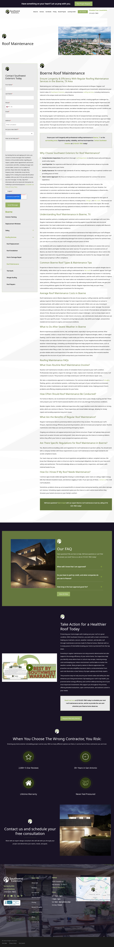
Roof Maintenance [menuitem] (13, 264)
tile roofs (97, 201)
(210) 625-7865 (82, 700)
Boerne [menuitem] (8, 211)
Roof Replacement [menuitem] (13, 244)
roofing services (88, 92)
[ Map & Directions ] (58, 887)
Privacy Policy (13, 187)
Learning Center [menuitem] (72, 11)
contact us (102, 480)
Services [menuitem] (42, 11)
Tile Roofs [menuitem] (10, 271)
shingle (88, 201)
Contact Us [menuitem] (35, 922)
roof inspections (81, 158)
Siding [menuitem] (7, 230)
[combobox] (19, 133)
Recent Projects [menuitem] (62, 11)
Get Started (83, 11)
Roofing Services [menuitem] (10, 237)
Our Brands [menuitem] (48, 11)
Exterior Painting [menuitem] (11, 217)
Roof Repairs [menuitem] (11, 284)
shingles (106, 380)
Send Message (13, 205)
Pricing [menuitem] (54, 11)
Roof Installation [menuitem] (12, 251)
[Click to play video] (29, 667)
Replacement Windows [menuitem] (13, 224)
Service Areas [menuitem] (36, 897)
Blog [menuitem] (33, 917)
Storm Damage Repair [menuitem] (14, 257)
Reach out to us (70, 700)
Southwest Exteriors (57, 92)
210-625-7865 (10, 891)
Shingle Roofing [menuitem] (12, 277)
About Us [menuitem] (35, 11)
